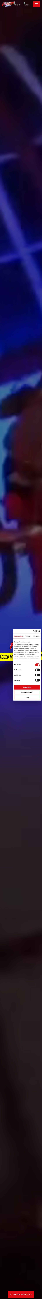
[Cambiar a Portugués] (17, 5)
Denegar (27, 697)
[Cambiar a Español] (7, 5)
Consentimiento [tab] (18, 636)
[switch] (37, 670)
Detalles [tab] (28, 636)
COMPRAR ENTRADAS (21, 1294)
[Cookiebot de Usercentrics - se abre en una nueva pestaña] (33, 631)
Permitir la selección (27, 692)
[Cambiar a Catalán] (26, 5)
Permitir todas (27, 687)
